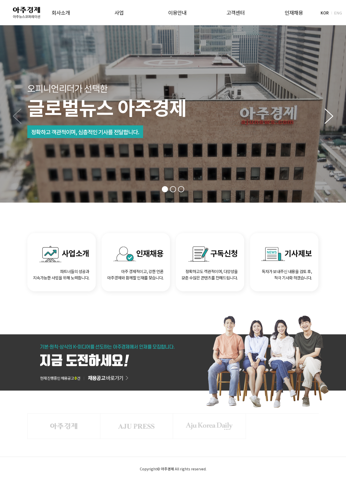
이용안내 (177, 12)
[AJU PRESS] (136, 426)
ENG (338, 12)
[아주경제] (64, 426)
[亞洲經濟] (209, 426)
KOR (325, 12)
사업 (119, 12)
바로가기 (105, 377)
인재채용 (294, 12)
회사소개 (61, 12)
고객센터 (235, 12)
